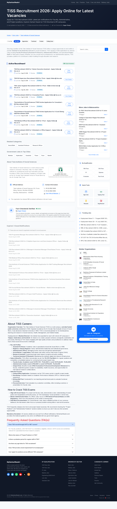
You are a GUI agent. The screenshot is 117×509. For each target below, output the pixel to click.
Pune (42, 155)
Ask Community (98, 483)
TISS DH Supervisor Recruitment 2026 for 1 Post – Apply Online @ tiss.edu (38, 78)
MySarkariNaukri (13, 2)
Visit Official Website (52, 193)
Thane (36, 155)
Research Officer (37, 145)
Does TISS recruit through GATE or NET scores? (23, 424)
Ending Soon (50, 41)
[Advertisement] (93, 79)
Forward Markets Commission (91, 319)
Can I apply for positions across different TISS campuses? (26, 452)
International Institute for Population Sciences (93, 313)
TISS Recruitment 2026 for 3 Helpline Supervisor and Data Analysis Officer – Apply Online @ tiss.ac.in (38, 242)
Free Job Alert (72, 485)
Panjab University (88, 309)
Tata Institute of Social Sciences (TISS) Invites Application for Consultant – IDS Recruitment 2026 (38, 103)
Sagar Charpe (22, 211)
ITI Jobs (44, 470)
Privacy (96, 495)
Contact (108, 495)
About (91, 495)
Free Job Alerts (95, 2)
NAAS (84, 252)
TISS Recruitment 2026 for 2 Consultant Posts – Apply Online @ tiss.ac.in (37, 95)
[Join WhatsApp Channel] (16, 474)
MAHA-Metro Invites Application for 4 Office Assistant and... (92, 147)
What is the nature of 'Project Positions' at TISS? (23, 435)
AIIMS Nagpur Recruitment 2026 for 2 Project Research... (92, 133)
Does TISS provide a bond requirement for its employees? (26, 448)
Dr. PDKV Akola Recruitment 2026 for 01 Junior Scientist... (93, 111)
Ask (77, 2)
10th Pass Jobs (46, 465)
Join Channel (93, 339)
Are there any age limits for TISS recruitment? (22, 443)
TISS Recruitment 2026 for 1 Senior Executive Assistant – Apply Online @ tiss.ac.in (37, 70)
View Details (69, 71)
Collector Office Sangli (89, 267)
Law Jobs (44, 478)
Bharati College (87, 291)
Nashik (50, 155)
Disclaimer (102, 495)
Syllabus (96, 473)
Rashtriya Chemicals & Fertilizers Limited (94, 272)
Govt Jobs (15, 35)
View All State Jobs (94, 154)
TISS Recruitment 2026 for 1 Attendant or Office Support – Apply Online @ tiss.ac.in (38, 131)
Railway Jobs (105, 2)
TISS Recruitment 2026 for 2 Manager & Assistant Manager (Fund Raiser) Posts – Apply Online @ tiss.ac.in (40, 250)
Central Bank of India (89, 282)
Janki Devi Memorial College (91, 286)
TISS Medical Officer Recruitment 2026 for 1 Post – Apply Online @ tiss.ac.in (35, 122)
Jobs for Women (72, 480)
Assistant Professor (23, 145)
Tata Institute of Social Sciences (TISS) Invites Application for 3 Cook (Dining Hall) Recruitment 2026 (39, 112)
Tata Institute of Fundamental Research (94, 300)
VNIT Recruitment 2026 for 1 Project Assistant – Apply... (93, 140)
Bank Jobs (71, 465)
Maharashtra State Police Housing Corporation (93, 257)
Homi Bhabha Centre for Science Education (95, 295)
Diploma (101, 172)
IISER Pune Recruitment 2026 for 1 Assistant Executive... (92, 125)
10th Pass (86, 168)
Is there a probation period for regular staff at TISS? (24, 439)
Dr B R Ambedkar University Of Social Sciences (93, 262)
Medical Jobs (71, 483)
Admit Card (97, 465)
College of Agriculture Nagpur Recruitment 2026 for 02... (92, 118)
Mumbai (10, 155)
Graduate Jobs (46, 480)
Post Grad (101, 176)
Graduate (86, 176)
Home (73, 2)
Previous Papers (98, 475)
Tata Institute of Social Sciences (30, 35)
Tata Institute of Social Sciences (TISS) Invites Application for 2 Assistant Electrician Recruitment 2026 (40, 301)
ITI (86, 172)
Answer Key (97, 470)
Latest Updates (72, 478)
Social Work (11, 145)
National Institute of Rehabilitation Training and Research (95, 277)
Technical (33, 41)
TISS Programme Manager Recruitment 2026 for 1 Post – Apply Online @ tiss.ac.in (35, 234)
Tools (87, 2)
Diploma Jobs (45, 473)
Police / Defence (72, 470)
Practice (82, 2)
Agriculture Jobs (72, 475)
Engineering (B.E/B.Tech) (48, 475)
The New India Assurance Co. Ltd (92, 304)
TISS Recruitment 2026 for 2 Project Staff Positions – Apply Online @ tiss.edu (34, 294)
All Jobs (17, 41)
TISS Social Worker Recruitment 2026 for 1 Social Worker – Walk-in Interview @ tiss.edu (37, 287)
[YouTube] (20, 474)
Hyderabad (19, 155)
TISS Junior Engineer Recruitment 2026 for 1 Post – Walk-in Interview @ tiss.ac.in (37, 86)
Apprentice (25, 41)
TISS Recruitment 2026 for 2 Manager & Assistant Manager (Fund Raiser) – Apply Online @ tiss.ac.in (41, 309)
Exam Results (97, 467)
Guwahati (28, 155)
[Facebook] (8, 474)
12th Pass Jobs (46, 467)
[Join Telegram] (12, 474)
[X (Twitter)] (24, 474)
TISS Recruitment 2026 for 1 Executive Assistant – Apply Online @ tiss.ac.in (33, 315)
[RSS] (28, 474)
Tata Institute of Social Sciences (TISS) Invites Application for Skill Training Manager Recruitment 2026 (40, 265)
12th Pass (101, 168)
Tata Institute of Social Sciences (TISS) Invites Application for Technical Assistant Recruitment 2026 (39, 280)
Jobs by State (72, 473)
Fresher (41, 41)
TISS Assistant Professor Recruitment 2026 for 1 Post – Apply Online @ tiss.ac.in (35, 272)
